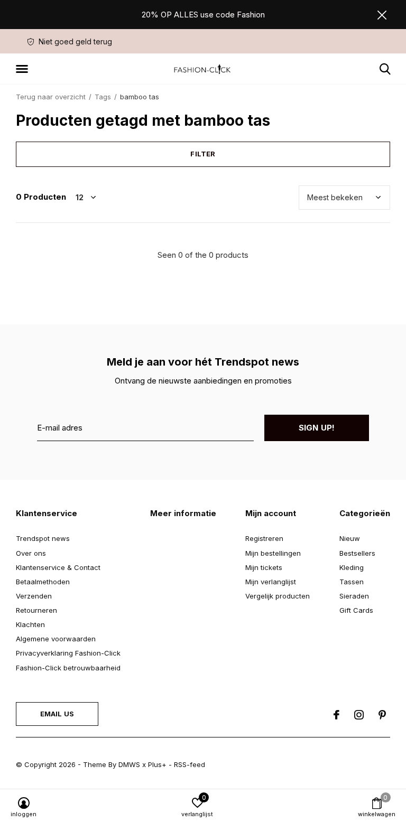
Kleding (351, 567)
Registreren (264, 538)
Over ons (31, 553)
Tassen (351, 581)
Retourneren (36, 610)
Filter (202, 154)
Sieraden (354, 596)
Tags (103, 96)
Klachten (30, 624)
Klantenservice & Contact (58, 567)
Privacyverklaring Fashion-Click (68, 653)
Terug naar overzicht (51, 96)
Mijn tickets (263, 567)
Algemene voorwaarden (56, 638)
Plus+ (157, 764)
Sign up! (317, 428)
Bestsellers (357, 553)
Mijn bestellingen (273, 553)
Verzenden (34, 596)
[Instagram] (359, 714)
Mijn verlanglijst (270, 581)
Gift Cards (356, 610)
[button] (24, 69)
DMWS (129, 764)
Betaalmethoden (43, 581)
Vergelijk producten (277, 596)
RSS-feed (189, 764)
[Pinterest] (382, 714)
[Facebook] (336, 714)
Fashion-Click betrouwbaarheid (68, 668)
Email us (57, 713)
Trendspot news (43, 538)
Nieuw (349, 538)
